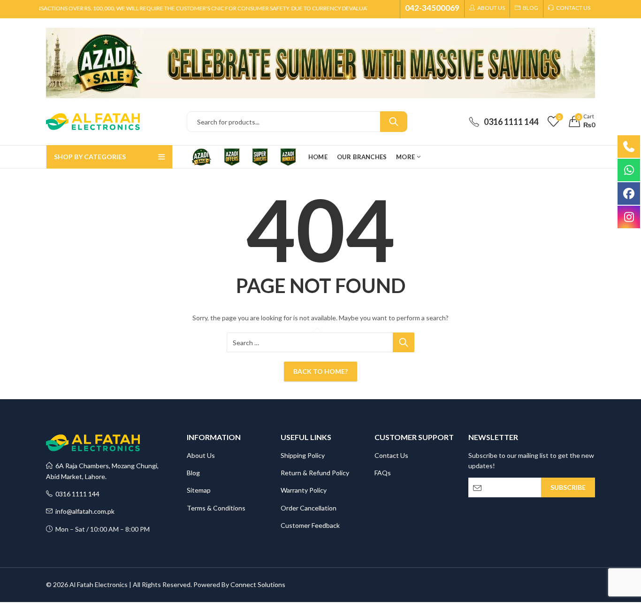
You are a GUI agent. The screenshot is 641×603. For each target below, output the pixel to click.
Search (393, 121)
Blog (193, 473)
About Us (201, 455)
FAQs (382, 473)
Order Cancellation (308, 508)
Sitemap (199, 490)
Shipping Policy (303, 455)
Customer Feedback (310, 525)
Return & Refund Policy (315, 473)
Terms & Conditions (216, 508)
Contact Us (391, 455)
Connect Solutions (257, 584)
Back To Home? (320, 371)
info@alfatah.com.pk (83, 511)
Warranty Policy (304, 490)
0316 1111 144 (76, 494)
